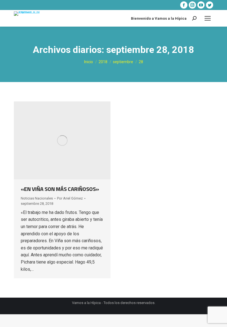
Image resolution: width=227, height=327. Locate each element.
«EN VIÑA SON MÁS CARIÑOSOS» (60, 189)
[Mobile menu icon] (207, 18)
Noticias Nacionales (37, 198)
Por (70, 198)
